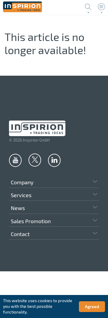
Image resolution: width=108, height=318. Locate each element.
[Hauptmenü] (101, 6)
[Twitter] (34, 159)
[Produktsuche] (88, 6)
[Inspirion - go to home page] (22, 10)
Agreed (92, 306)
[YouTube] (15, 160)
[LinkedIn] (54, 160)
